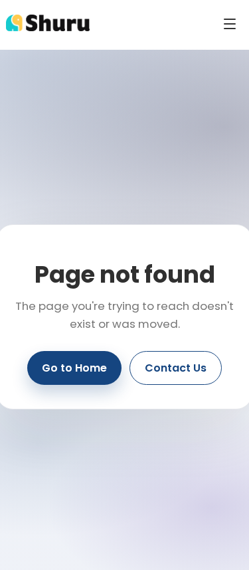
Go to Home (74, 368)
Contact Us (176, 368)
